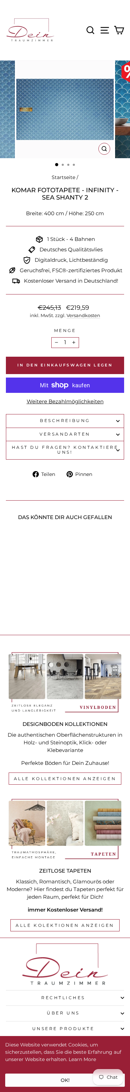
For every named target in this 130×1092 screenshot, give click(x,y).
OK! (65, 1080)
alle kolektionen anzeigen (65, 925)
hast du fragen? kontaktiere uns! (65, 450)
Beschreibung (65, 420)
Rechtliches (63, 997)
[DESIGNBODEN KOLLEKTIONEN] (65, 682)
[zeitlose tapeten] (65, 829)
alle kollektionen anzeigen (65, 778)
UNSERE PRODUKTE (63, 1028)
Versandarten (65, 434)
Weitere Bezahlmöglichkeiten (65, 401)
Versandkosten (83, 315)
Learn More (82, 1059)
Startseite (63, 177)
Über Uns (63, 1013)
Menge (65, 330)
